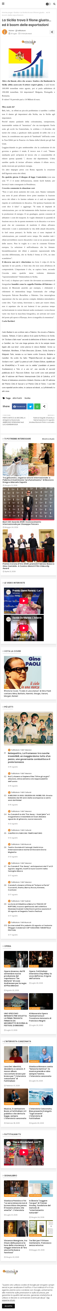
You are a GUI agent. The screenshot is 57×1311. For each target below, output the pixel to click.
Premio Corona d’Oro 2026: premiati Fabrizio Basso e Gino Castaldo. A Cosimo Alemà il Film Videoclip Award (28, 566)
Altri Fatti (17, 398)
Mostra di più (48, 439)
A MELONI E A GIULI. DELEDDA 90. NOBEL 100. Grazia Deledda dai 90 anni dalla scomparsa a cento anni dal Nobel (30, 797)
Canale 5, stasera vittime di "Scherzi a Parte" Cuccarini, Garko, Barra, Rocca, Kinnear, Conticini (28, 887)
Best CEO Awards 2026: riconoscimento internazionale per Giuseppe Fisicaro (22, 523)
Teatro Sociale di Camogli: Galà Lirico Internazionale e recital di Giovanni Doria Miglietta (27, 849)
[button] (54, 4)
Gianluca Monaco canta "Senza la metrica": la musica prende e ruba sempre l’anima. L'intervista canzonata (41, 1071)
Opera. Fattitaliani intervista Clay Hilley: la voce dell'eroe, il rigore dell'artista (40, 975)
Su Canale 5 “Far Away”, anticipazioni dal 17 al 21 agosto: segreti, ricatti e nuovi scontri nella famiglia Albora (30, 868)
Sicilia (16, 12)
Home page (7, 12)
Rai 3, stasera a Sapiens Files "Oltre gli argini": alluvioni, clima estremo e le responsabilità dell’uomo (29, 778)
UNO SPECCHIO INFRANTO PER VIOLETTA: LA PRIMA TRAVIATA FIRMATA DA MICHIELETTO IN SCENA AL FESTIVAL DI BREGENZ (16, 1019)
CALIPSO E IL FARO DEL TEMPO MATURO (25, 833)
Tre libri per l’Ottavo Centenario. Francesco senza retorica (40, 1243)
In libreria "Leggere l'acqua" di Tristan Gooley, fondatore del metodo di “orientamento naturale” (40, 1207)
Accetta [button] (8, 1306)
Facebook (20, 406)
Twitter (30, 406)
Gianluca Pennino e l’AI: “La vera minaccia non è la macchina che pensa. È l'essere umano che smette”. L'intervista (15, 1206)
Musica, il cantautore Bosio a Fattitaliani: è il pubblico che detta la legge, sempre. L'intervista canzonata (15, 1114)
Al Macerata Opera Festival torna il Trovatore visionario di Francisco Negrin (40, 1017)
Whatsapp (37, 406)
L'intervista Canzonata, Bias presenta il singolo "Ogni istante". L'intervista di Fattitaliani (40, 1114)
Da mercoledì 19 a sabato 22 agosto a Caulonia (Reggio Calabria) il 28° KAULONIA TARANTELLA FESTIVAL (30, 927)
